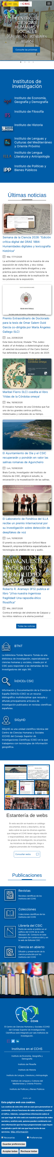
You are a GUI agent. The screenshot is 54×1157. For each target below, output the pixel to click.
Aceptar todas (10, 1151)
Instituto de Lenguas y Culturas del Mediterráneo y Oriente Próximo (27, 1082)
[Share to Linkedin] (17, 1041)
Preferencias (35, 1137)
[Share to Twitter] (13, 1041)
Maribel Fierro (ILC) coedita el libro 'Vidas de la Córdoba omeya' (25, 394)
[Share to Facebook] (8, 1041)
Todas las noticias (26, 626)
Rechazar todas (29, 1151)
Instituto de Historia (27, 1070)
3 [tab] (29, 62)
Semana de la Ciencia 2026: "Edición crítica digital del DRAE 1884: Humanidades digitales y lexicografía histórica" (27, 244)
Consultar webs (23, 854)
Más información (19, 1131)
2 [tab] (25, 62)
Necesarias (9, 1137)
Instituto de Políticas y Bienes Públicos (27, 1089)
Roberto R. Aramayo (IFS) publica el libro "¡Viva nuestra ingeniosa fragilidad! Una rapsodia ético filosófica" (26, 595)
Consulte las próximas (26, 49)
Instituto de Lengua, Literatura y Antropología (27, 1075)
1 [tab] (20, 62)
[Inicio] (10, 14)
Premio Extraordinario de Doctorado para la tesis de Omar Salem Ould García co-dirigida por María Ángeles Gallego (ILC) (26, 325)
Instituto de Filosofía (27, 1064)
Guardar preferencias (14, 1144)
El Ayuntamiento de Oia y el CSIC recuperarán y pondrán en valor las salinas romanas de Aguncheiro (25, 458)
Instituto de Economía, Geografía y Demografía (27, 1057)
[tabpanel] (27, 30)
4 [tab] (33, 62)
